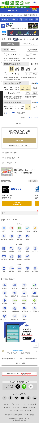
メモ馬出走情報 (15, 311)
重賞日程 (24, 288)
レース (16, 15)
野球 (20, 414)
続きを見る (19, 140)
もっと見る (33, 181)
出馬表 (4, 34)
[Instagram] (28, 398)
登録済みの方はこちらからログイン (19, 145)
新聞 (9, 39)
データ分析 (27, 34)
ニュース (10, 15)
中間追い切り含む (29, 44)
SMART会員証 (29, 414)
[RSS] (34, 398)
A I (21, 15)
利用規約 (7, 407)
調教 (15, 39)
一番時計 (34, 50)
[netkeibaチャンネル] (22, 398)
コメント (22, 39)
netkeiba (11, 10)
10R (26, 19)
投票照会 (24, 303)
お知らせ (6, 404)
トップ (3, 15)
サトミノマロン (11, 113)
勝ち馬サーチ (14, 319)
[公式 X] (4, 398)
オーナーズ (9, 414)
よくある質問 (31, 404)
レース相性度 (24, 311)
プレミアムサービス (18, 404)
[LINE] (16, 398)
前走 (34, 54)
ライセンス (15, 407)
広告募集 (24, 407)
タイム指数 (31, 39)
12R (30, 19)
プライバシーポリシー (15, 410)
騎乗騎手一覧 (14, 296)
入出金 (14, 303)
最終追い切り (10, 44)
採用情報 (32, 407)
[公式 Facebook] (10, 398)
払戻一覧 (14, 288)
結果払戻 (35, 34)
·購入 (19, 34)
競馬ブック (16, 189)
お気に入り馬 (24, 296)
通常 (3, 39)
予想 (25, 15)
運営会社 (28, 410)
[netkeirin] (19, 373)
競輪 (35, 10)
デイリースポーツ (32, 117)
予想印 (13, 49)
